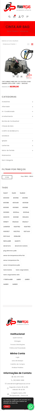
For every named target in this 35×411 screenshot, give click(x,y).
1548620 (22, 193)
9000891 (25, 207)
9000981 (16, 217)
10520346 (15, 222)
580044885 (7, 241)
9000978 (6, 217)
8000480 (16, 203)
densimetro (7, 246)
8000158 (15, 198)
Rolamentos (6, 155)
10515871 (5, 222)
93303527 (6, 231)
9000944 (16, 212)
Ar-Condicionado (8, 111)
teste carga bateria (22, 270)
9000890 (16, 207)
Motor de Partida (8, 150)
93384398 (17, 236)
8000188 (6, 203)
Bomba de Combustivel (10, 121)
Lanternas (5, 145)
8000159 (25, 198)
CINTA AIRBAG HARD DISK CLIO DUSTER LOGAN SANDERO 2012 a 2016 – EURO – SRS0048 (16, 82)
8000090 (6, 198)
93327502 (17, 231)
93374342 (6, 236)
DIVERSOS (5, 136)
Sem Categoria (7, 160)
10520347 (25, 222)
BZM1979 (17, 241)
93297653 (27, 227)
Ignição (4, 141)
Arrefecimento (7, 116)
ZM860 (19, 279)
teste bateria (7, 270)
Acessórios (6, 102)
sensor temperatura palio (11, 265)
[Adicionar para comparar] (21, 76)
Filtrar (7, 177)
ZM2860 (5, 284)
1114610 (14, 193)
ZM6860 (15, 284)
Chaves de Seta (7, 126)
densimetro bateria (21, 246)
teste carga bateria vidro (11, 275)
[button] (13, 76)
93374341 (27, 231)
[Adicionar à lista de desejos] (17, 76)
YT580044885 (8, 279)
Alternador (6, 106)
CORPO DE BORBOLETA (10, 131)
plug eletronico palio (10, 251)
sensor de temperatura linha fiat (14, 255)
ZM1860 (27, 279)
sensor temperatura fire (11, 260)
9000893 (6, 212)
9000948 (26, 212)
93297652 (17, 227)
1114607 (5, 193)
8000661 (6, 207)
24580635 (6, 227)
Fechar (7, 406)
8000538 (25, 203)
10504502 (25, 217)
